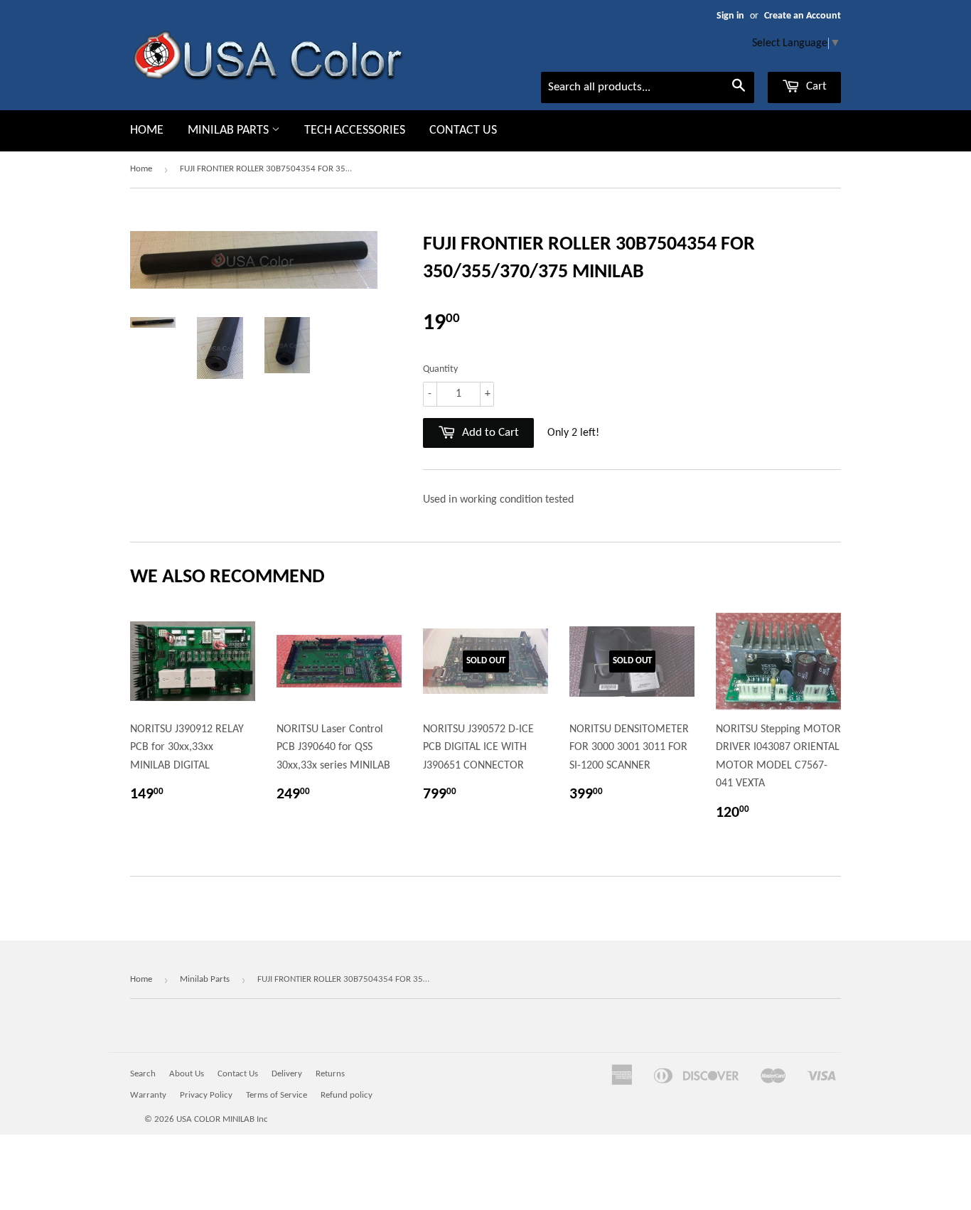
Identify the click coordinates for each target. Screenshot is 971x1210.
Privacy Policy (206, 1095)
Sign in (730, 16)
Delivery (287, 1073)
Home (146, 130)
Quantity (440, 369)
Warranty (148, 1095)
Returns (330, 1073)
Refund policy (346, 1095)
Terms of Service (276, 1095)
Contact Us (463, 130)
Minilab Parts (230, 130)
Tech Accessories (354, 130)
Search (143, 1073)
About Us (186, 1073)
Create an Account (802, 16)
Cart (815, 86)
